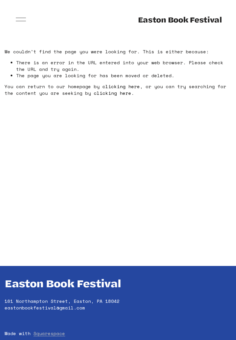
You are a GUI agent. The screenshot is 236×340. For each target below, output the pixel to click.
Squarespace (49, 333)
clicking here (121, 86)
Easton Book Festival (180, 19)
